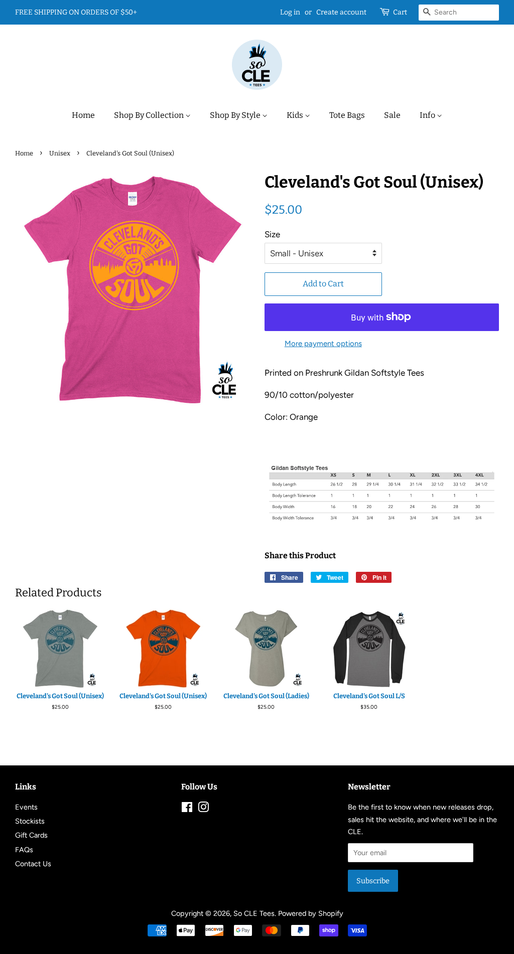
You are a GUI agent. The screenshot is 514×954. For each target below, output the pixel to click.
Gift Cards (31, 835)
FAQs (24, 849)
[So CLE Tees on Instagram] (203, 809)
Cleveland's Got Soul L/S (369, 696)
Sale (392, 115)
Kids (296, 115)
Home (83, 115)
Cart (400, 12)
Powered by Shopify (310, 913)
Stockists (30, 821)
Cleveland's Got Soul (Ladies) (266, 696)
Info (428, 115)
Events (26, 807)
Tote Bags (347, 115)
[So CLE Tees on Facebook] (187, 809)
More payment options (323, 343)
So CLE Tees (254, 913)
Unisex (59, 153)
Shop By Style (236, 115)
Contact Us (33, 863)
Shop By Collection (149, 115)
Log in (290, 12)
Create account (341, 12)
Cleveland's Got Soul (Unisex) (60, 696)
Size (272, 234)
